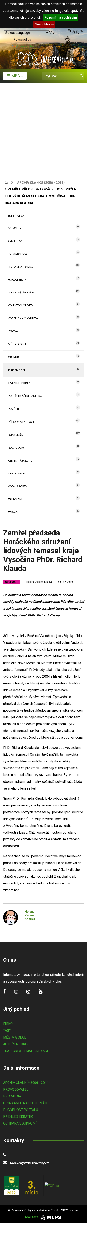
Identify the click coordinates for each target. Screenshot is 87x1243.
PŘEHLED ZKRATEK (18, 1117)
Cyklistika (15, 241)
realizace (32, 1217)
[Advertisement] (43, 129)
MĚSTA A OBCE (14, 1037)
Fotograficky (17, 254)
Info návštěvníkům (21, 292)
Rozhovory (16, 447)
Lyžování (14, 331)
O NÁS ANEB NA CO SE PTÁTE (25, 1103)
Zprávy (13, 512)
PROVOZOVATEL (15, 1089)
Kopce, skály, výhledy (23, 318)
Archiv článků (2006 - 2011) (41, 183)
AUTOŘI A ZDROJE (17, 1044)
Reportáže (15, 435)
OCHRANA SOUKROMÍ (20, 1123)
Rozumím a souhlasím (60, 17)
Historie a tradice (20, 266)
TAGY (7, 1031)
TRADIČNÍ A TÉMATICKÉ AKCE (26, 1051)
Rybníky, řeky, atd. (20, 460)
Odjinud (13, 357)
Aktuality (14, 228)
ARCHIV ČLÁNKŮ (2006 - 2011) (26, 1083)
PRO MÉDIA (12, 1096)
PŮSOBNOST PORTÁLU (20, 1110)
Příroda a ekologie (21, 422)
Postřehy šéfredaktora (25, 396)
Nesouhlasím (44, 24)
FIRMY (8, 1024)
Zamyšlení (15, 499)
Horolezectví (17, 279)
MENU (16, 75)
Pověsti (13, 409)
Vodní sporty (17, 486)
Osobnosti (16, 370)
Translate (26, 46)
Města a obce (17, 344)
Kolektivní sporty (20, 305)
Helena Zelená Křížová (39, 581)
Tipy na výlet (17, 473)
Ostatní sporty (19, 383)
